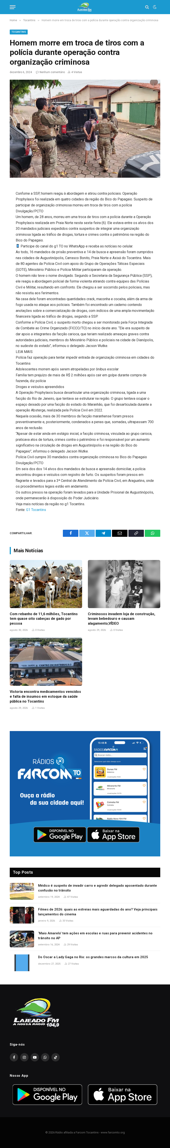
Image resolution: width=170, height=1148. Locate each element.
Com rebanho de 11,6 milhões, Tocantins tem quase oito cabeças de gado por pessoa (44, 619)
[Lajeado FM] (85, 7)
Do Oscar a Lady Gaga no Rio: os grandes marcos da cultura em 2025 (93, 957)
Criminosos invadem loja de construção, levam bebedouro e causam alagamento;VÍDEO (121, 619)
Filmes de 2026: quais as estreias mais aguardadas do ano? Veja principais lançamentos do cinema (97, 911)
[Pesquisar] (147, 7)
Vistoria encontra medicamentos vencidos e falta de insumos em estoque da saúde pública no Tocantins (45, 696)
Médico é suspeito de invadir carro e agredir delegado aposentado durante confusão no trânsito (97, 888)
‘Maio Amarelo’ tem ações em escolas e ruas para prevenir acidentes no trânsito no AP (95, 935)
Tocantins (19, 31)
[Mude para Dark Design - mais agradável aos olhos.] (154, 7)
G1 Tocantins (36, 510)
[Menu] (12, 7)
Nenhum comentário (52, 72)
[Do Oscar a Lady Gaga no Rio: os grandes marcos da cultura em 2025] (22, 962)
